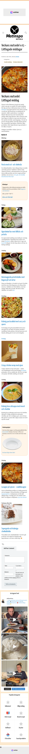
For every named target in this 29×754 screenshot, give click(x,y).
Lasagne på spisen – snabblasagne (13, 487)
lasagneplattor (5, 494)
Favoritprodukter (21, 738)
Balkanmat (8, 706)
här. (14, 290)
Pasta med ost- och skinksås (11, 165)
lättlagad (4, 109)
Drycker (21, 728)
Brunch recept (21, 717)
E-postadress (18, 565)
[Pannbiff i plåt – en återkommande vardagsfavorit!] (14, 620)
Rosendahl (5, 432)
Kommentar (7, 555)
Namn (5, 565)
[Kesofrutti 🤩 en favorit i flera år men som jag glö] (14, 646)
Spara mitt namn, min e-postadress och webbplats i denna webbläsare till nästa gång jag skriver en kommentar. (14, 576)
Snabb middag (8, 62)
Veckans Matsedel (17, 62)
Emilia (17, 56)
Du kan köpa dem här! (8, 452)
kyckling (23, 370)
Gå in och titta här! (7, 197)
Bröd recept (8, 717)
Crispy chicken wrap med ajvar (12, 365)
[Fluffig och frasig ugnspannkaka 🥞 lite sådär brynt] (14, 673)
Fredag (3, 338)
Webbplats (6, 572)
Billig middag (21, 706)
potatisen (7, 241)
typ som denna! (22, 497)
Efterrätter (8, 738)
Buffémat (8, 728)
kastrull (3, 243)
